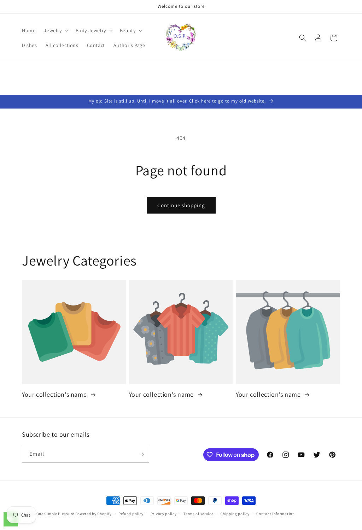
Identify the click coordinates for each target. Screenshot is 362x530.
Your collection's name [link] (55, 394)
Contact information (275, 513)
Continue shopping (181, 205)
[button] (55, 30)
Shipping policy (235, 513)
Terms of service (198, 513)
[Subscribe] (141, 454)
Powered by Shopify (93, 513)
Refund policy (131, 513)
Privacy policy (164, 513)
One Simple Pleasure (55, 513)
